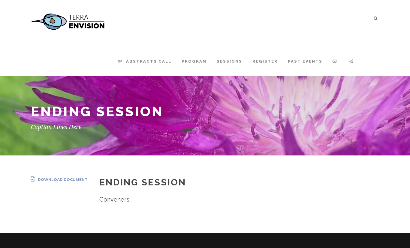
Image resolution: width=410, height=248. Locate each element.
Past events (305, 61)
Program (194, 61)
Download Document (62, 179)
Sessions (229, 61)
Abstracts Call (148, 61)
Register (265, 61)
